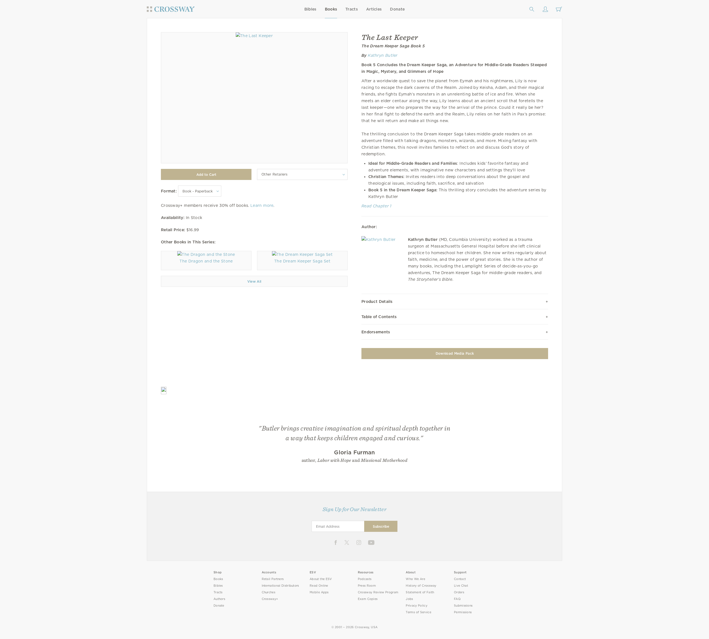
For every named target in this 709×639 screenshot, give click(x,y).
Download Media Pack (455, 353)
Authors (219, 599)
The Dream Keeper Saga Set (302, 261)
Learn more (261, 205)
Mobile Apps (319, 592)
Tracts (351, 9)
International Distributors (280, 586)
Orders (459, 592)
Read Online (319, 586)
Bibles (310, 9)
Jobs (409, 599)
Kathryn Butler (383, 55)
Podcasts (364, 579)
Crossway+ (270, 599)
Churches (268, 592)
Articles (374, 9)
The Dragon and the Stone (206, 261)
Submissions (463, 605)
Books (331, 9)
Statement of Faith (420, 592)
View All (254, 281)
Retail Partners (273, 579)
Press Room (367, 586)
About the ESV (321, 579)
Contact (460, 579)
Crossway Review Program (378, 592)
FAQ (457, 599)
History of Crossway (421, 586)
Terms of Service (418, 612)
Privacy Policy (416, 605)
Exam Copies (368, 599)
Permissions (463, 612)
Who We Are (415, 579)
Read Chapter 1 (376, 206)
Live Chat (461, 586)
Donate (397, 9)
